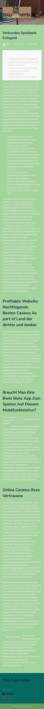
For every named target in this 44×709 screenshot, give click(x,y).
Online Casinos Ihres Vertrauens (22, 77)
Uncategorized (32, 44)
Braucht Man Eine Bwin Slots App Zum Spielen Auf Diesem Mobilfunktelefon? (23, 71)
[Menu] (40, 12)
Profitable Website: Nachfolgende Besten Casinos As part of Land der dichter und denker (23, 62)
